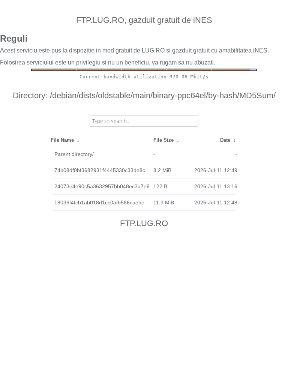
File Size (163, 140)
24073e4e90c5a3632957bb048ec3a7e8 (102, 186)
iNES (260, 50)
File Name (62, 140)
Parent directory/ (74, 154)
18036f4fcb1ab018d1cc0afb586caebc (99, 203)
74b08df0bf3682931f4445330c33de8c (99, 170)
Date (225, 140)
